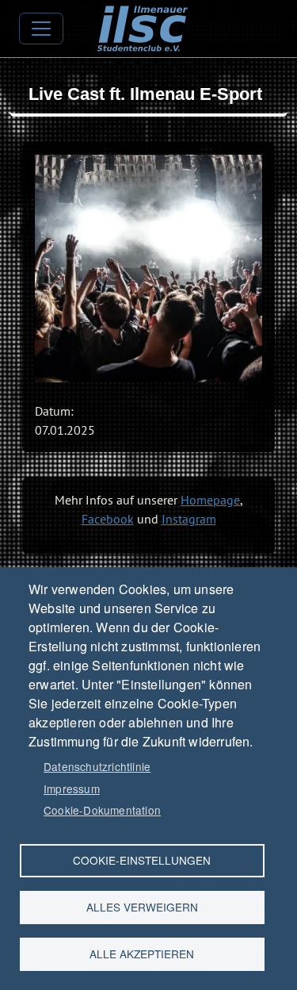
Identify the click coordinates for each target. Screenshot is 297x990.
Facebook (108, 519)
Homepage (210, 500)
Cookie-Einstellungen (142, 860)
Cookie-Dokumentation (102, 810)
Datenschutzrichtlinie (97, 766)
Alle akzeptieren (141, 953)
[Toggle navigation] (41, 28)
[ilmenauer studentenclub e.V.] (142, 16)
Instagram (189, 519)
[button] (148, 268)
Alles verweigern (142, 907)
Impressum (72, 788)
